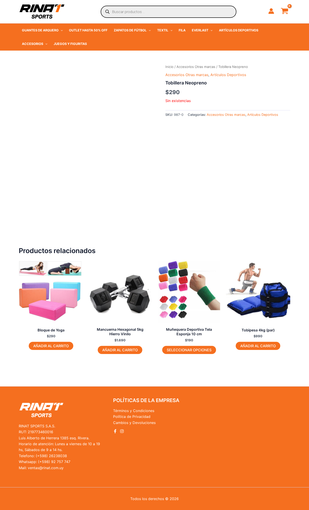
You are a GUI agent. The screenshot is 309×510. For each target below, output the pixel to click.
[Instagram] (122, 431)
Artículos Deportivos (228, 74)
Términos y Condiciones (133, 410)
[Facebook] (115, 431)
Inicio (169, 67)
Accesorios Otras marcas (195, 67)
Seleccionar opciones (189, 350)
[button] (42, 30)
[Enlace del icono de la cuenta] (271, 11)
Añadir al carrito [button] (51, 346)
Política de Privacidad (131, 416)
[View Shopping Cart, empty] (284, 11)
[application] (61, 30)
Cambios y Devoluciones (134, 422)
